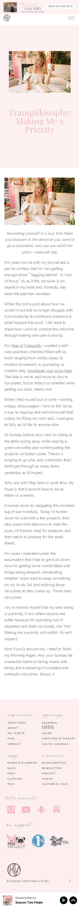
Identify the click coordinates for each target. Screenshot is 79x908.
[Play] (64, 900)
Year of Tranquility (26, 346)
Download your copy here (49, 371)
